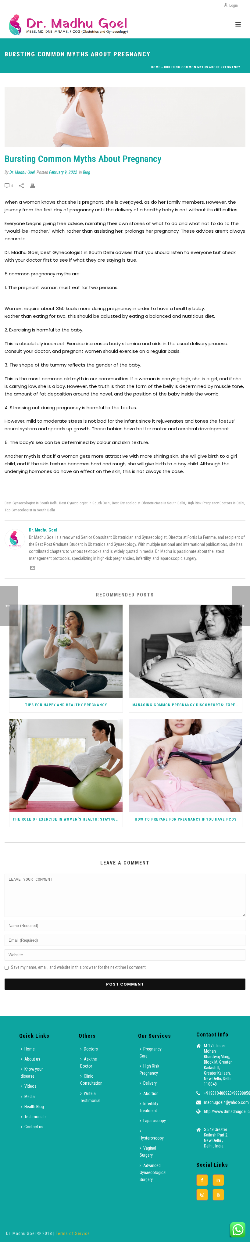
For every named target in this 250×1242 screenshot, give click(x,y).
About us (32, 1059)
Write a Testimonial (90, 1097)
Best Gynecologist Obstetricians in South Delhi (148, 503)
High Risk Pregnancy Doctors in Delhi (215, 503)
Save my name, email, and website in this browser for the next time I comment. (79, 967)
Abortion (151, 1093)
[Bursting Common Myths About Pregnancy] (125, 117)
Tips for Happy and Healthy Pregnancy (66, 705)
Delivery (150, 1083)
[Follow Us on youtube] (218, 1195)
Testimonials (35, 1116)
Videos (30, 1086)
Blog (86, 172)
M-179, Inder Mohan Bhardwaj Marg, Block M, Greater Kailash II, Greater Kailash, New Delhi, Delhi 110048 (218, 1064)
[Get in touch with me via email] (32, 568)
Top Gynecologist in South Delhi (30, 510)
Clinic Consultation (91, 1080)
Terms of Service (73, 1233)
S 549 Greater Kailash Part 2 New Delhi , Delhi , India (215, 1137)
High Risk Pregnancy (149, 1070)
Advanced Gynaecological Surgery (153, 1172)
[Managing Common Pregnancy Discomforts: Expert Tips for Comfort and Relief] (185, 651)
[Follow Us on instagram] (202, 1195)
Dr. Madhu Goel (22, 172)
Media (29, 1096)
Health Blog (34, 1106)
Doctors (91, 1049)
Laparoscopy (154, 1120)
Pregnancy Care (151, 1052)
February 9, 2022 (63, 172)
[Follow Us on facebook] (202, 1180)
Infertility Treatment (149, 1107)
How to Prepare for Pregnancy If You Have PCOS (186, 819)
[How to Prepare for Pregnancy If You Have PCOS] (185, 765)
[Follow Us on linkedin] (218, 1180)
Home (155, 67)
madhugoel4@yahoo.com (226, 1102)
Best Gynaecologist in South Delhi (31, 503)
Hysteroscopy (152, 1138)
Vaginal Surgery (148, 1152)
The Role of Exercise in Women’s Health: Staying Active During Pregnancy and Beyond (67, 819)
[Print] (35, 185)
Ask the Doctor (88, 1062)
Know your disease (32, 1073)
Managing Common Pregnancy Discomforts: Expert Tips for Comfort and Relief (187, 705)
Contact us (33, 1126)
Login (233, 5)
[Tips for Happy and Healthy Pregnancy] (66, 651)
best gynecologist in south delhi (84, 503)
